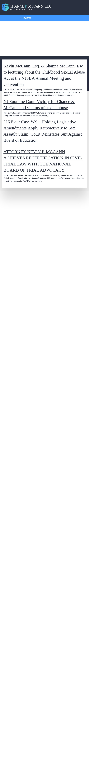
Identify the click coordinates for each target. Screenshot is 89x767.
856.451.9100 (26, 18)
